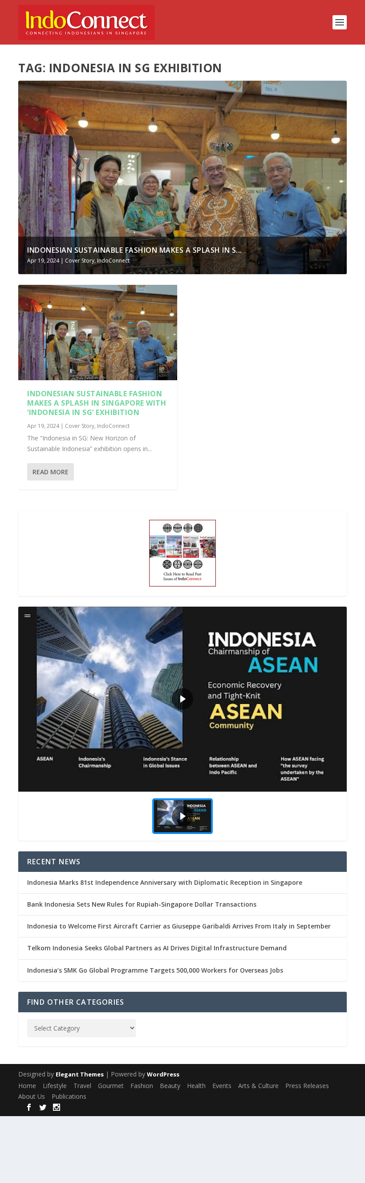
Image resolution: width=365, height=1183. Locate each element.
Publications (69, 1096)
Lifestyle (55, 1085)
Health (196, 1085)
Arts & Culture (258, 1085)
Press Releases (307, 1085)
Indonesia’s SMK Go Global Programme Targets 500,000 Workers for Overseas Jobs (155, 970)
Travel (82, 1085)
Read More (50, 472)
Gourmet (111, 1085)
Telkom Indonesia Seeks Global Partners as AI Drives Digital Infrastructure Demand (157, 948)
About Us (31, 1096)
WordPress (163, 1074)
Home (27, 1085)
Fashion (141, 1085)
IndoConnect (113, 260)
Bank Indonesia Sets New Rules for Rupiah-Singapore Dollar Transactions (141, 904)
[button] (182, 699)
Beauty (170, 1085)
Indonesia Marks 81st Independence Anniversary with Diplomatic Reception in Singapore (164, 882)
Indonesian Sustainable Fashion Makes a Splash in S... (134, 250)
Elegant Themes (80, 1074)
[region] (182, 724)
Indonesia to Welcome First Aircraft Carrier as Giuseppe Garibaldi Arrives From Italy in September (179, 926)
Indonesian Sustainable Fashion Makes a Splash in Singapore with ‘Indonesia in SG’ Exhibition (96, 403)
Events (221, 1085)
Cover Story (79, 260)
